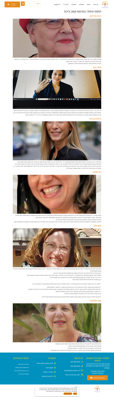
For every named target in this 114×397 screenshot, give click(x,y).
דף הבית (95, 4)
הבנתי (75, 393)
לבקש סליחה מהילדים (24, 374)
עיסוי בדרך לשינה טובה (23, 364)
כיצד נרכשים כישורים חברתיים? (21, 371)
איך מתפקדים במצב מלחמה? (22, 367)
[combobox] (33, 3)
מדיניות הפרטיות (67, 393)
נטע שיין (97, 225)
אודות (88, 4)
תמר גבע (97, 67)
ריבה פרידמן (95, 16)
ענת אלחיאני (95, 300)
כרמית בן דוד (95, 118)
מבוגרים (74, 4)
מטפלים (81, 4)
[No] (76, 387)
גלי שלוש (97, 172)
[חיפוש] (23, 3)
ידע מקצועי (57, 4)
